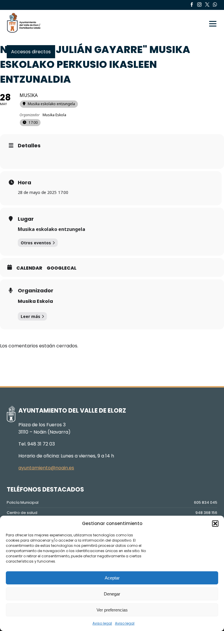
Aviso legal (102, 623)
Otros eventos (36, 242)
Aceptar (112, 577)
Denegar (112, 593)
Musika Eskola (35, 301)
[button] (215, 523)
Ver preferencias (112, 609)
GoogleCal (61, 268)
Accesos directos (31, 51)
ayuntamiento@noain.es (46, 467)
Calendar (29, 268)
